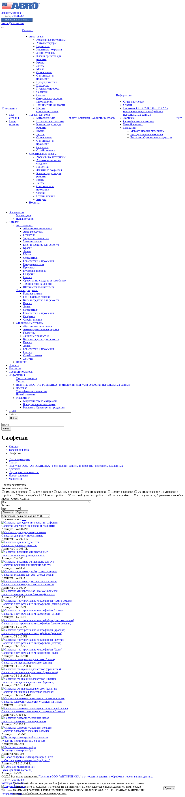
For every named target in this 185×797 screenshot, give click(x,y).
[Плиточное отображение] (23, 519)
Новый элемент (133, 124)
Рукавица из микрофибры (17, 750)
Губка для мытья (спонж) (16, 769)
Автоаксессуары (46, 42)
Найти (13, 418)
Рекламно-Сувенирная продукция (151, 137)
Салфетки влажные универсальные (23, 555)
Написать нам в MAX (17, 19)
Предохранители (46, 82)
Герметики (43, 46)
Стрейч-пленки (45, 150)
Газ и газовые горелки (50, 121)
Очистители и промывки (45, 77)
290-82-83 (12, 16)
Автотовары (36, 36)
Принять (169, 788)
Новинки (34, 202)
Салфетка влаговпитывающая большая (25, 730)
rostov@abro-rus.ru (12, 23)
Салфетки (42, 91)
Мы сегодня (14, 116)
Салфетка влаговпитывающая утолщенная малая (31, 701)
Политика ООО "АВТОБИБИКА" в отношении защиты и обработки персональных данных (145, 111)
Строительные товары (43, 153)
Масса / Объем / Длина (15, 498)
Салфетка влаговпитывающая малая (23, 721)
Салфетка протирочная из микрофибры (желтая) (31, 643)
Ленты (40, 65)
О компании (10, 108)
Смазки (41, 95)
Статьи (127, 104)
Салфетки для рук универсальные (22, 535)
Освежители (44, 72)
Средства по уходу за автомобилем (49, 100)
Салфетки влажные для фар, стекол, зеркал (27, 574)
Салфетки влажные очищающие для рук (26, 564)
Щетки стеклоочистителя (47, 110)
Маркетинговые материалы (147, 130)
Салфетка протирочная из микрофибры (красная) (31, 633)
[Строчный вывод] (24, 519)
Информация (125, 95)
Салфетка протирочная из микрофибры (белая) (30, 652)
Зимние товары (45, 52)
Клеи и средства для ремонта (41, 244)
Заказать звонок (11, 12)
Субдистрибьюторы (103, 117)
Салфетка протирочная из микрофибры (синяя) (30, 613)
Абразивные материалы (51, 39)
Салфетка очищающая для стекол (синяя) (26, 662)
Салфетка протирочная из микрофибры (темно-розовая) (35, 603)
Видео (178, 117)
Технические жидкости (50, 104)
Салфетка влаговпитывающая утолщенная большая (33, 711)
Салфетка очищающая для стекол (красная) (27, 682)
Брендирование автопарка (146, 134)
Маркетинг (130, 127)
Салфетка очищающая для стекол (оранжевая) (29, 672)
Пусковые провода (47, 88)
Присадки (42, 85)
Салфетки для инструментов (19, 545)
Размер (5, 505)
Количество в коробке (15, 488)
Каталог (27, 30)
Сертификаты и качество (138, 121)
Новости (71, 117)
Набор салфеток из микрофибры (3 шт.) (25, 760)
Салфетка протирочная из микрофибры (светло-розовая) (36, 623)
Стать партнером (133, 101)
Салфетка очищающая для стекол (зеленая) (27, 691)
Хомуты (41, 199)
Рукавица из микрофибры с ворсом (23, 740)
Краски (40, 62)
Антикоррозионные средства (41, 329)
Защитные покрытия (49, 49)
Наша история (14, 123)
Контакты (84, 117)
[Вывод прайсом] (25, 519)
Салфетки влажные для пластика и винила (27, 584)
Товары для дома (39, 114)
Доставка (129, 117)
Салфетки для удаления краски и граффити (28, 525)
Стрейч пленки (45, 196)
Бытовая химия (45, 117)
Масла (40, 69)
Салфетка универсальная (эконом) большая (28, 594)
